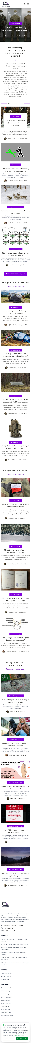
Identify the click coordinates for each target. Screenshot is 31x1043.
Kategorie (5, 984)
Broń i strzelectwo (6, 997)
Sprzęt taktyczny (6, 1012)
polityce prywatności (19, 1035)
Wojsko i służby (15, 116)
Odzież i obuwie (15, 23)
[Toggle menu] (28, 4)
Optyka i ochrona (15, 249)
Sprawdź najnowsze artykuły (15, 274)
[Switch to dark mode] (24, 4)
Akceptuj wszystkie (22, 1038)
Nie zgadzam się (9, 1038)
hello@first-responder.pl (10, 931)
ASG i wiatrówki (5, 1009)
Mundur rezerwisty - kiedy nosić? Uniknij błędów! (14, 944)
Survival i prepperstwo (15, 696)
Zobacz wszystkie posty (15, 286)
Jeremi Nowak (5, 979)
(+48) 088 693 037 (8, 928)
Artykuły (4, 936)
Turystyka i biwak (15, 307)
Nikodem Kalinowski (6, 973)
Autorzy (4, 970)
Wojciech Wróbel (6, 976)
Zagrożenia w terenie (15, 207)
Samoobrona (15, 165)
